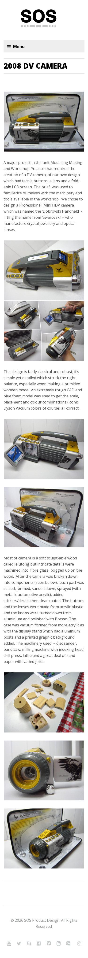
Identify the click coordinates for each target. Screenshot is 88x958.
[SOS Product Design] (44, 20)
